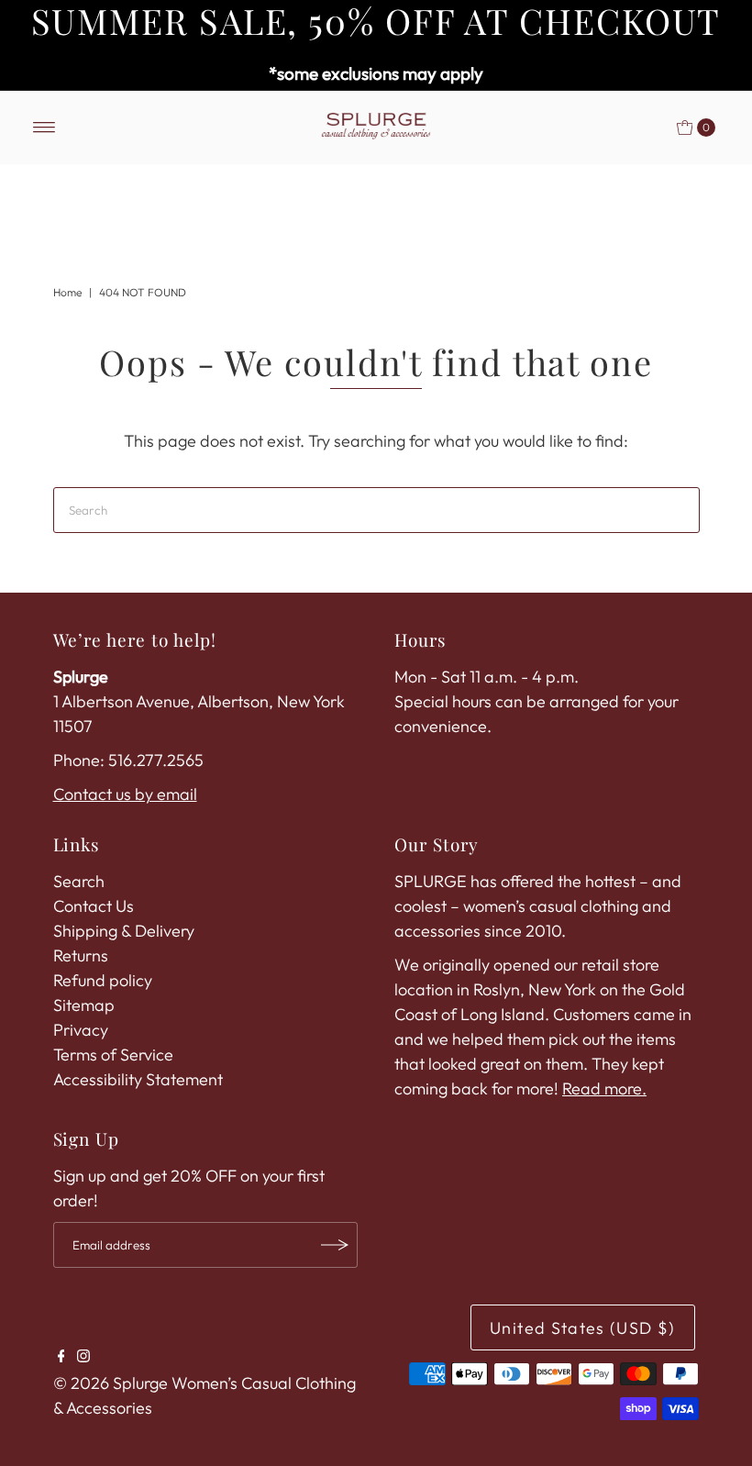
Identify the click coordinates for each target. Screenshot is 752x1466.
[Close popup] (630, 454)
